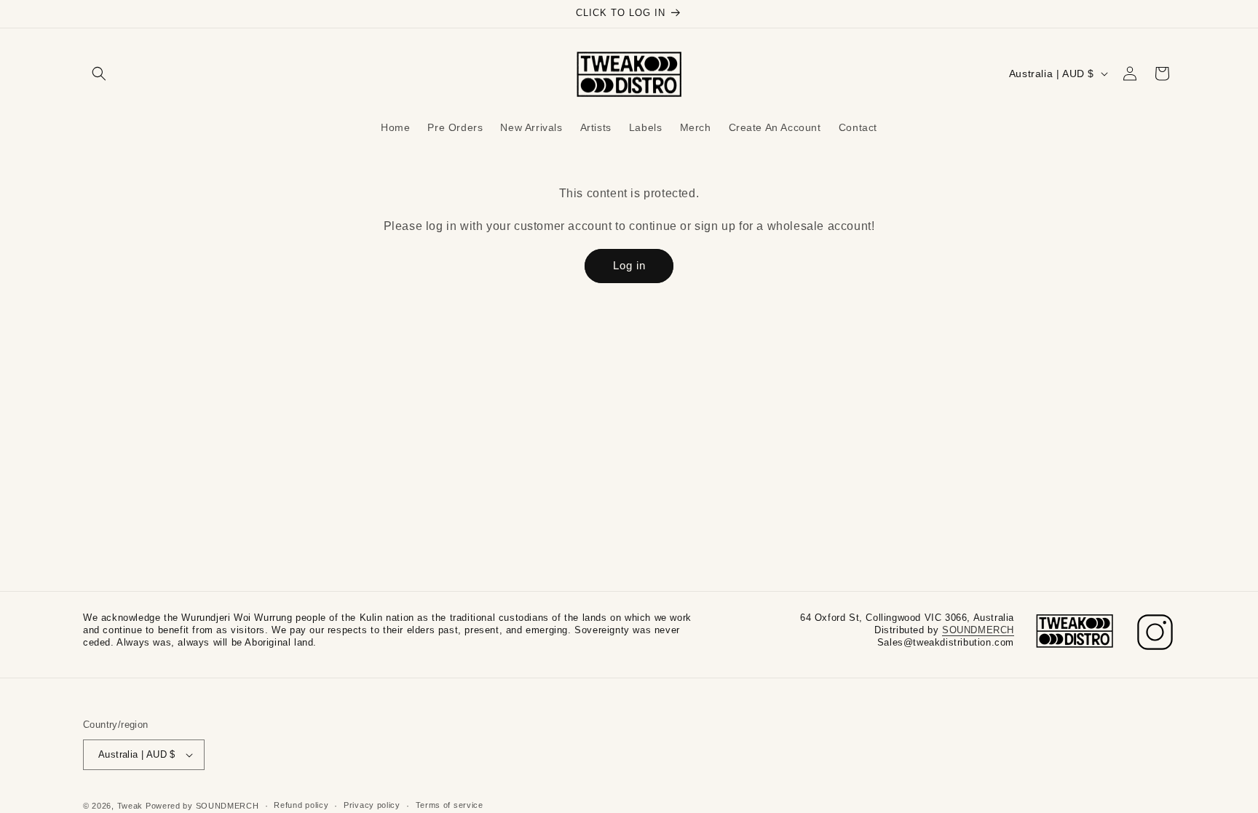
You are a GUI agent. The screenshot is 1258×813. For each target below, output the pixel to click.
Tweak (130, 805)
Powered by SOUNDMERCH (202, 805)
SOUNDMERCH (978, 629)
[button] (99, 73)
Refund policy (301, 805)
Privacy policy (372, 805)
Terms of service (449, 805)
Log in (629, 265)
